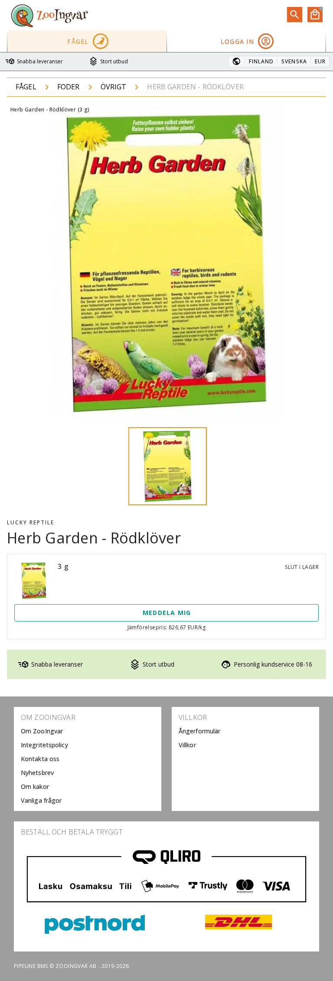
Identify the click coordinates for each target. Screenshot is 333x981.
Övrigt (114, 87)
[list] (87, 759)
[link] (87, 731)
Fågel (26, 87)
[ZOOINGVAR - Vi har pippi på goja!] (49, 15)
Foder (68, 87)
